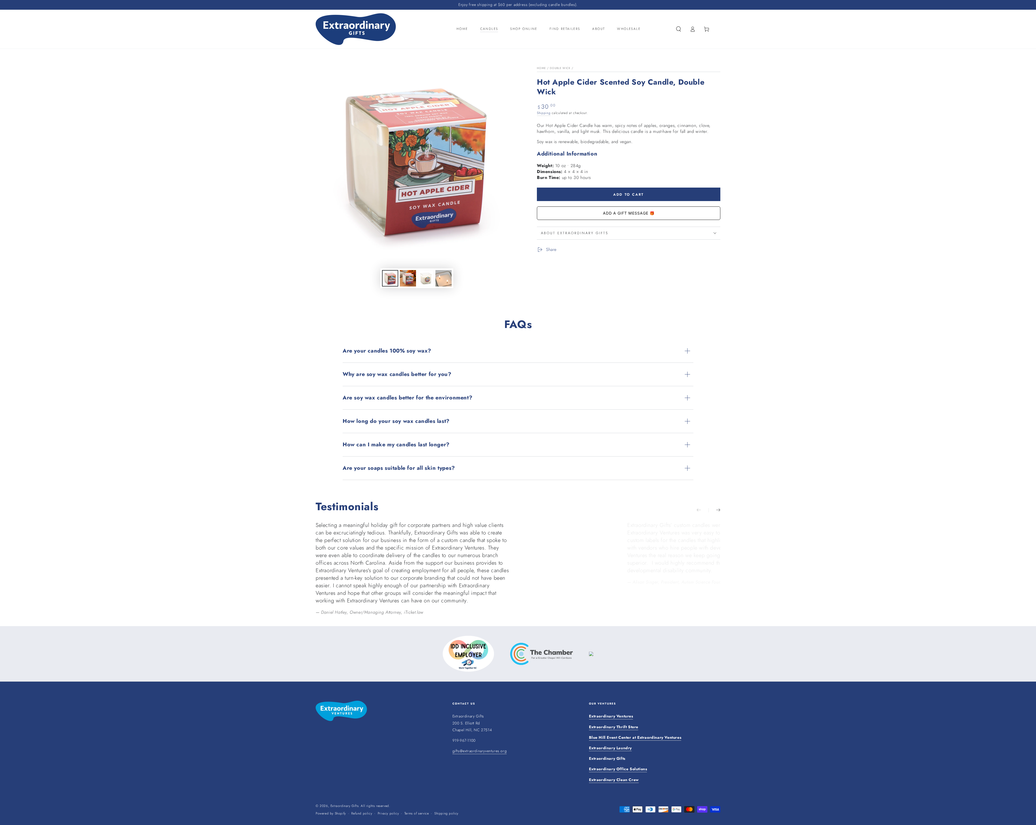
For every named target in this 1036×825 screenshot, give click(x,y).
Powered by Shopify (331, 813)
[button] (679, 29)
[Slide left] (702, 510)
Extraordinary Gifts (344, 805)
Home (541, 68)
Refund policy (361, 813)
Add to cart (628, 194)
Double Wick (560, 68)
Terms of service (416, 813)
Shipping (544, 113)
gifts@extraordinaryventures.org (479, 751)
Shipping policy (446, 813)
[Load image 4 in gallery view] (443, 278)
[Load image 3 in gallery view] (426, 278)
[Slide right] (714, 510)
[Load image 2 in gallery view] (408, 278)
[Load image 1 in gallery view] (390, 278)
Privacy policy (388, 813)
